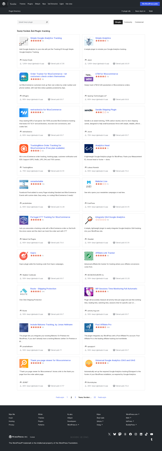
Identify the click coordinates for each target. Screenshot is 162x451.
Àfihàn (40, 414)
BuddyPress (131, 425)
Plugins (40, 421)
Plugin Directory (14, 11)
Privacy (11, 425)
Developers (71, 421)
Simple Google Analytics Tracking (46, 38)
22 (95, 397)
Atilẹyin (70, 418)
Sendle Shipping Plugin (105, 109)
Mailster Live (101, 181)
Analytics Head (102, 145)
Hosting (11, 421)
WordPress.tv (73, 425)
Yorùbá (32, 437)
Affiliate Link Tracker (105, 253)
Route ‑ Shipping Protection (43, 288)
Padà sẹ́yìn (60, 397)
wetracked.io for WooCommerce (45, 109)
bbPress (130, 421)
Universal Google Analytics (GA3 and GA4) (115, 360)
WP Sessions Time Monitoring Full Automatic (116, 288)
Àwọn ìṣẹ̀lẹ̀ (100, 418)
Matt (128, 418)
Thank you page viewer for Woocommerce (50, 360)
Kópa (99, 414)
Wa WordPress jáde (150, 4)
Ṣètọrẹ (100, 421)
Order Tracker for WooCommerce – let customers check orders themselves (48, 75)
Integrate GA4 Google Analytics (110, 217)
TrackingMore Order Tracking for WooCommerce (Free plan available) (47, 146)
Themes (41, 418)
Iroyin (11, 418)
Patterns (41, 425)
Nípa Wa (12, 414)
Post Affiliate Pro (103, 324)
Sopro (33, 253)
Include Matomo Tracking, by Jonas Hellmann (51, 324)
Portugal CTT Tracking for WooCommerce (50, 217)
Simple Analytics (103, 38)
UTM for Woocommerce (106, 74)
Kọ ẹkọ (69, 414)
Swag (100, 425)
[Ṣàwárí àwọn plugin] (47, 22)
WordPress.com (132, 414)
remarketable (36, 181)
